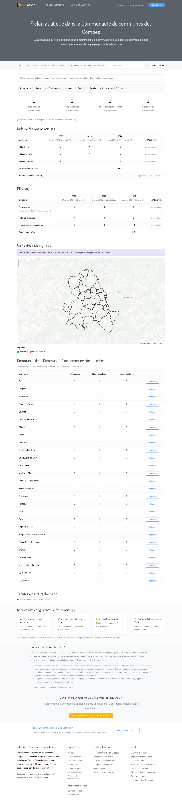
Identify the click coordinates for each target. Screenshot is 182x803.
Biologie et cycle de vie (103, 757)
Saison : (147, 65)
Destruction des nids (140, 768)
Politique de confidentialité (73, 777)
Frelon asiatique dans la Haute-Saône (34, 599)
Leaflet (141, 343)
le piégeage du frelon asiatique (38, 638)
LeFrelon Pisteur (75, 791)
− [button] (21, 265)
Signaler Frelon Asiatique (132, 5)
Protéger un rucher (139, 776)
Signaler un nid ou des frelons (92, 716)
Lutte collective (81, 5)
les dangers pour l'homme (81, 638)
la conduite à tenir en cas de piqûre (106, 638)
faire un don (55, 764)
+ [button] (21, 261)
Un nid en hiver (137, 760)
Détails (152, 381)
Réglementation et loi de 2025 (144, 764)
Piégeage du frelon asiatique (143, 772)
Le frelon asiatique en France (105, 760)
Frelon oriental (99, 768)
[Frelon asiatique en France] (20, 65)
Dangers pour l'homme (103, 764)
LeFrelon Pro (73, 795)
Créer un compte (127, 730)
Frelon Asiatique (55, 5)
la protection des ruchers (60, 638)
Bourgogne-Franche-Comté (37, 65)
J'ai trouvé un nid (138, 753)
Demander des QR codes (142, 780)
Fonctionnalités (74, 757)
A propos (71, 753)
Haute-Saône (58, 65)
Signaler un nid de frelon (141, 757)
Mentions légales (75, 772)
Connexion (157, 5)
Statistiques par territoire (103, 772)
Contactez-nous (75, 768)
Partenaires (73, 764)
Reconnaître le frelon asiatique (106, 753)
